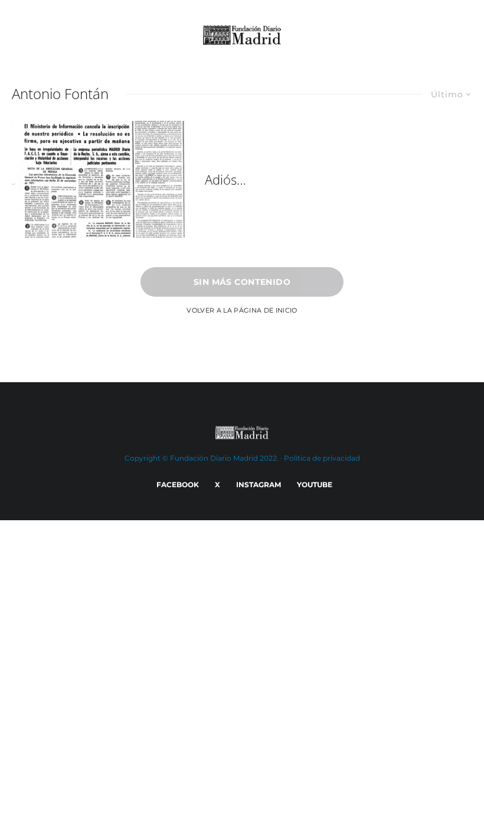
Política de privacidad (322, 458)
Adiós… (225, 179)
